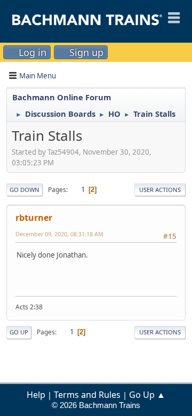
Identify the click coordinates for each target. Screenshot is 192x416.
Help (36, 395)
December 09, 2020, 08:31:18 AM (59, 234)
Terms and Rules (87, 395)
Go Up (19, 332)
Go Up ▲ (147, 395)
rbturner (33, 217)
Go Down (24, 190)
